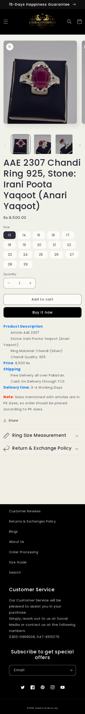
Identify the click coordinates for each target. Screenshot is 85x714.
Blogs (13, 531)
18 (9, 245)
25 (41, 254)
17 (68, 235)
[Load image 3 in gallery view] (64, 144)
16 (53, 235)
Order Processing (23, 552)
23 (10, 254)
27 (72, 254)
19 (24, 245)
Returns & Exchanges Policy (32, 521)
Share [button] (13, 420)
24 (25, 254)
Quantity (9, 274)
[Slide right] (80, 145)
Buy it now (42, 312)
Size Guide (18, 562)
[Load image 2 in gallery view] (42, 144)
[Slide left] (5, 145)
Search (15, 572)
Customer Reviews (25, 511)
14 (24, 235)
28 (10, 264)
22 (69, 245)
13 (9, 235)
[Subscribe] (71, 670)
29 (26, 264)
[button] (6, 22)
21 (54, 245)
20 (39, 245)
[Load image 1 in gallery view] (20, 144)
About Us (16, 541)
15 (38, 235)
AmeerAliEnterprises (46, 708)
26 (56, 254)
